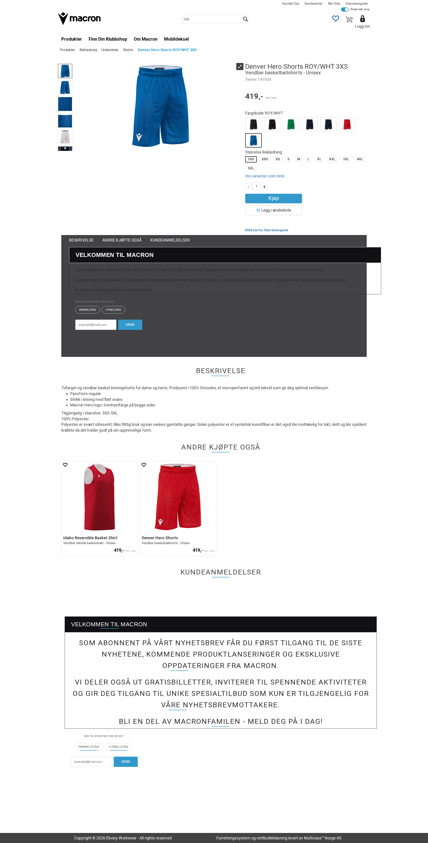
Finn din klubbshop (108, 39)
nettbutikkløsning (272, 838)
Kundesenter (314, 3)
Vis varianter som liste (264, 176)
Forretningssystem (233, 838)
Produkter (71, 39)
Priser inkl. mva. (360, 9)
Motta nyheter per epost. (95, 301)
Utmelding (113, 309)
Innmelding (87, 309)
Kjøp (273, 198)
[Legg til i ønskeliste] (65, 464)
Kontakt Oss (290, 3)
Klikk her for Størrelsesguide (266, 230)
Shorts (128, 50)
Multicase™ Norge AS (323, 838)
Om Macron (145, 39)
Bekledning (88, 50)
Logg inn (362, 26)
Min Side (334, 3)
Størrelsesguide (357, 3)
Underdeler (110, 50)
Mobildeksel (176, 39)
